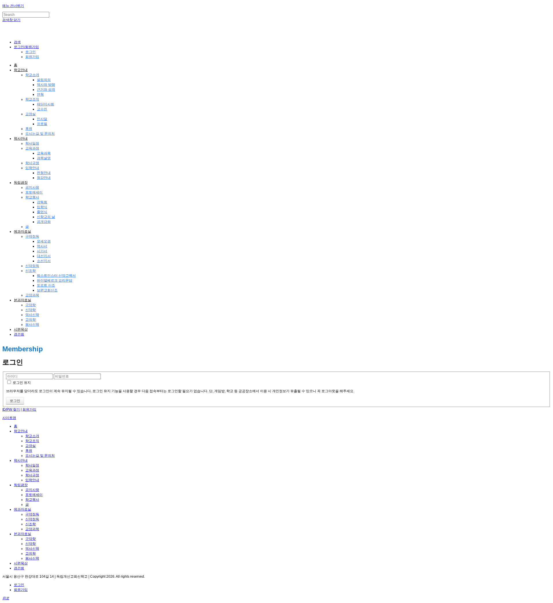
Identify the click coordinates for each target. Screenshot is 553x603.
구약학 (30, 305)
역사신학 (32, 315)
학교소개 (32, 75)
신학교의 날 (46, 217)
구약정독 (32, 236)
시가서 (42, 251)
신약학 (30, 310)
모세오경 (44, 241)
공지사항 (32, 187)
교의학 (30, 320)
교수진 (42, 109)
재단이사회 (45, 104)
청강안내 (44, 178)
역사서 (42, 246)
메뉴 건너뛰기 (13, 6)
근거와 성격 (46, 90)
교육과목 (44, 153)
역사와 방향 (46, 85)
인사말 (42, 119)
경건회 (19, 334)
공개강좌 (44, 222)
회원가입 (32, 57)
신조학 (30, 271)
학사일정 (32, 143)
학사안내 (21, 138)
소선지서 (44, 261)
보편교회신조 (47, 290)
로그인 (30, 52)
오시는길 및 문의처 (40, 134)
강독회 (42, 202)
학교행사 (32, 197)
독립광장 (21, 183)
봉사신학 (32, 325)
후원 (28, 129)
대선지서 (44, 256)
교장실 (30, 114)
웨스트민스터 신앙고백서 (56, 276)
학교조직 (32, 99)
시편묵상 (21, 329)
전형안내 (44, 173)
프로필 (42, 124)
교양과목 (32, 295)
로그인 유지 (21, 383)
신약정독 (32, 266)
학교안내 (21, 70)
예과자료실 (22, 232)
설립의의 (44, 80)
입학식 (42, 207)
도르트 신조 (46, 285)
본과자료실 (22, 300)
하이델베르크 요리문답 (54, 280)
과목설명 (44, 158)
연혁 (40, 94)
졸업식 (42, 212)
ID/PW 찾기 (11, 409)
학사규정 (32, 163)
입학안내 (32, 168)
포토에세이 (34, 192)
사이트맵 (9, 418)
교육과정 (32, 148)
